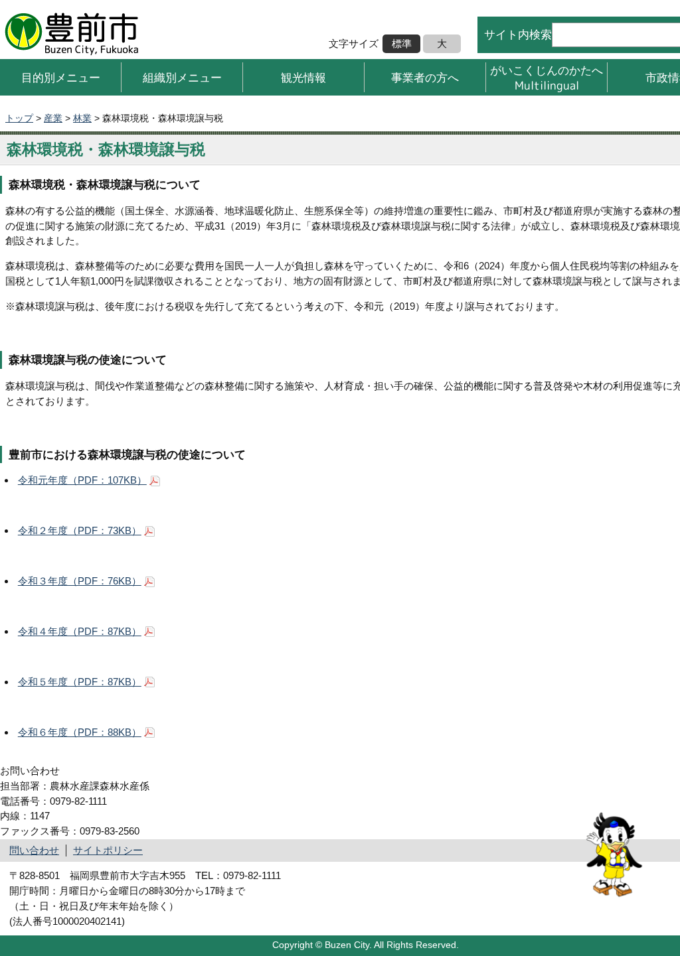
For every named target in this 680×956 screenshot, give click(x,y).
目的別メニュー (60, 77)
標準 (402, 43)
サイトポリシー (108, 850)
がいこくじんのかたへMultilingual (546, 77)
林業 (82, 118)
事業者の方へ (425, 77)
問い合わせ (34, 850)
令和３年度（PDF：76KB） (79, 580)
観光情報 (303, 77)
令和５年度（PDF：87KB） (79, 681)
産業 (53, 118)
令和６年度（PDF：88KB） (79, 732)
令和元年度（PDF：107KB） (82, 480)
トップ (19, 118)
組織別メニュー (182, 77)
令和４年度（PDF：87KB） (79, 631)
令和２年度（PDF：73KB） (79, 530)
